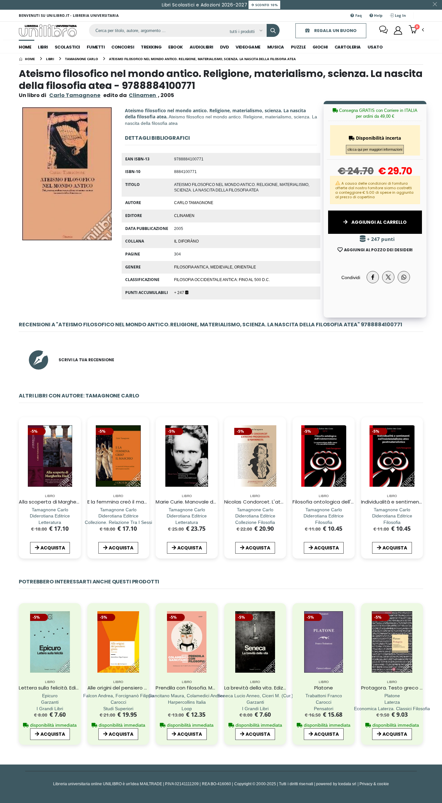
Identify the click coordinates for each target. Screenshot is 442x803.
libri (43, 47)
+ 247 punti (380, 239)
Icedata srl (347, 784)
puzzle (298, 47)
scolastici (67, 47)
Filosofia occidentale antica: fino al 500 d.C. (222, 279)
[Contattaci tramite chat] (383, 30)
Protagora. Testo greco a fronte (400, 687)
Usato (375, 47)
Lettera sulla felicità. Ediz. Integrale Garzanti (72, 687)
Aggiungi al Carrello (378, 222)
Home (25, 47)
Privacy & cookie (374, 784)
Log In (400, 15)
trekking (151, 47)
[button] (416, 30)
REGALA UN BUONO (335, 30)
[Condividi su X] (388, 277)
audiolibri (201, 47)
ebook (175, 47)
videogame (248, 47)
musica (275, 47)
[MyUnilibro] (398, 30)
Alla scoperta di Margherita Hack (58, 501)
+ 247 (179, 292)
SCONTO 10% (266, 5)
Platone (323, 687)
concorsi (122, 47)
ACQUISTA (52, 548)
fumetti (96, 47)
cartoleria (348, 47)
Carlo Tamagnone (74, 95)
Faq (358, 15)
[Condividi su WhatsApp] (404, 277)
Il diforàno (186, 241)
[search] (273, 30)
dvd (224, 47)
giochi (320, 47)
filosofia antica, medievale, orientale (215, 266)
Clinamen (184, 215)
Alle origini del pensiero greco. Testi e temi (138, 687)
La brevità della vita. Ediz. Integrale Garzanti (277, 687)
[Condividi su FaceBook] (373, 277)
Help (377, 15)
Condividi (350, 277)
